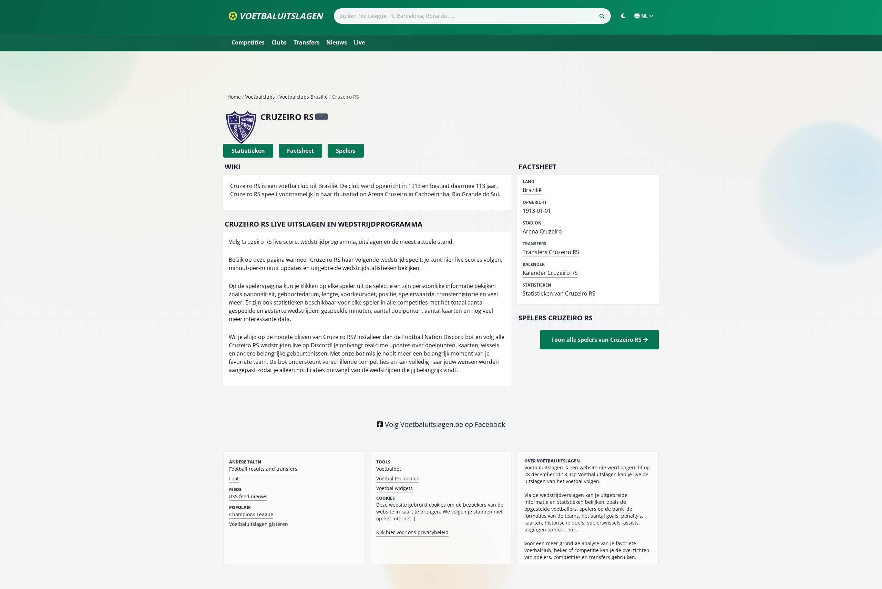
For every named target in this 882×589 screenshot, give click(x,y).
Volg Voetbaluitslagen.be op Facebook (444, 424)
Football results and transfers (263, 469)
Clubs (279, 42)
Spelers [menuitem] (346, 150)
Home (234, 96)
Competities (248, 42)
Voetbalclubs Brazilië (303, 96)
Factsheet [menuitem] (300, 150)
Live (359, 42)
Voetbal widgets (394, 488)
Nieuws (336, 42)
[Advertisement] (441, 75)
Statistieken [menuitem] (248, 150)
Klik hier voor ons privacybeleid (412, 532)
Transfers (306, 42)
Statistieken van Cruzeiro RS (559, 293)
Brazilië (532, 190)
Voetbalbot (388, 469)
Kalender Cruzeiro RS (550, 273)
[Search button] (601, 16)
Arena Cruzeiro (542, 231)
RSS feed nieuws (248, 496)
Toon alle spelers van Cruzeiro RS (597, 339)
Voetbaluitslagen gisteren (258, 524)
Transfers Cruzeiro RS (551, 252)
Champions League (251, 514)
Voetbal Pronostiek (397, 478)
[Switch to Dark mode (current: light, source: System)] (623, 16)
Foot (234, 478)
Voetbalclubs (260, 96)
